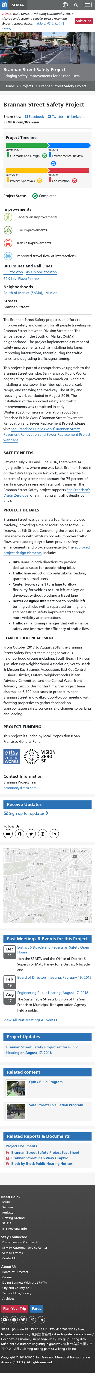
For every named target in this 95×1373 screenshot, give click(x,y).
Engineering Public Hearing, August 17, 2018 (52, 993)
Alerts (6, 14)
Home (9, 86)
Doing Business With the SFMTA (24, 1283)
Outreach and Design (23, 156)
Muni (6, 1202)
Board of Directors (15, 1272)
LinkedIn (78, 117)
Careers (7, 1277)
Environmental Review (66, 160)
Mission (51, 293)
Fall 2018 (53, 149)
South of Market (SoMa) (22, 293)
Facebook (36, 117)
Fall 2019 (53, 174)
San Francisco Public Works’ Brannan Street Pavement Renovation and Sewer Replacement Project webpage (46, 434)
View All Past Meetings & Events (29, 1020)
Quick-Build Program (46, 1082)
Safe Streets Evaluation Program (56, 1105)
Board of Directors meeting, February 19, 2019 (54, 977)
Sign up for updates (27, 813)
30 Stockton (13, 272)
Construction (59, 181)
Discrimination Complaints (20, 1242)
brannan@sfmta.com (20, 788)
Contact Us (10, 1258)
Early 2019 (12, 174)
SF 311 (7, 1223)
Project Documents (21, 1146)
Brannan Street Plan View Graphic (39, 1158)
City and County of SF (17, 1288)
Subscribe (83, 21)
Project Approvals (21, 181)
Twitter (57, 117)
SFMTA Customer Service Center (24, 1248)
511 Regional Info (14, 1229)
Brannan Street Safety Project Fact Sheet (45, 1152)
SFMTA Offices (12, 1253)
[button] (65, 5)
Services (7, 1207)
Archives (8, 1299)
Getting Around (13, 1218)
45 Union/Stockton (41, 272)
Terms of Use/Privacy (16, 1293)
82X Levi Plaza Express (21, 279)
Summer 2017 (14, 149)
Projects (26, 86)
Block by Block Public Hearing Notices (42, 1163)
